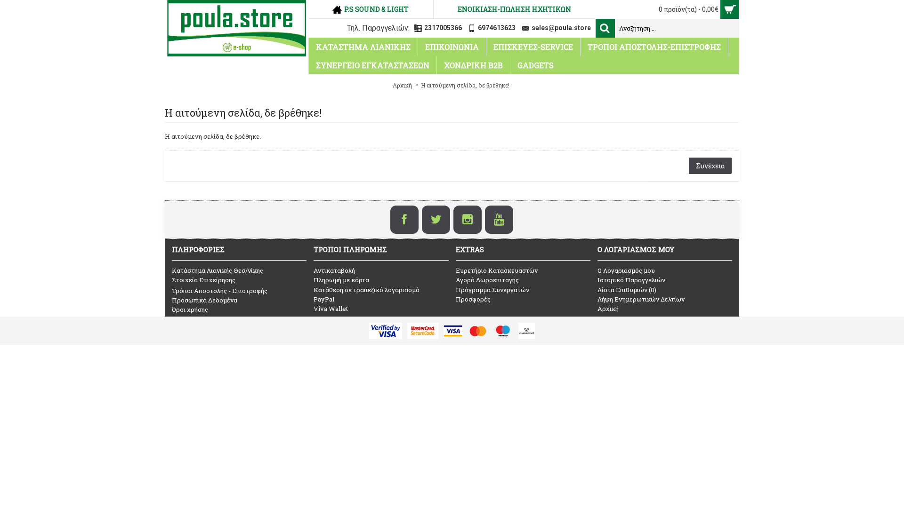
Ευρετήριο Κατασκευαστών (497, 270)
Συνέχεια (710, 165)
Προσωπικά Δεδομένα (204, 300)
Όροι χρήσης (190, 309)
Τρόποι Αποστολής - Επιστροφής (219, 290)
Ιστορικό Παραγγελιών (631, 280)
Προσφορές (473, 299)
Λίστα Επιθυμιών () (626, 290)
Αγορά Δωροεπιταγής (487, 280)
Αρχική (608, 308)
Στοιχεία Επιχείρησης (203, 280)
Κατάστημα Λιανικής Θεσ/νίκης (217, 270)
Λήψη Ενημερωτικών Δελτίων (641, 299)
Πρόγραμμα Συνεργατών (492, 290)
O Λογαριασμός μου (626, 270)
